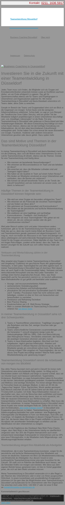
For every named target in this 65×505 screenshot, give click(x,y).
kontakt (7, 487)
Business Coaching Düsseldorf (23, 37)
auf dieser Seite (25, 309)
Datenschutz (29, 55)
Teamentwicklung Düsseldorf (23, 19)
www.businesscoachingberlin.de (28, 498)
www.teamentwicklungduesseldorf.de (17, 500)
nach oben (5, 503)
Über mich (45, 37)
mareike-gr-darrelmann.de (23, 487)
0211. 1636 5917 (52, 3)
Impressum (15, 55)
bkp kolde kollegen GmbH (31, 408)
